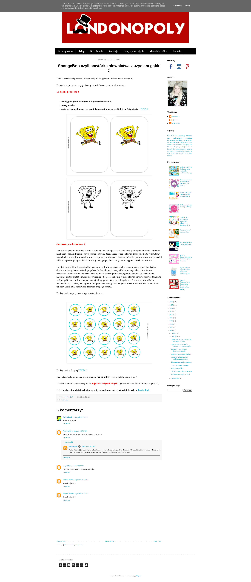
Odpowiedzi (69, 442)
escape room (174, 153)
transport (183, 149)
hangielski (66, 466)
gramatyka (177, 140)
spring (187, 145)
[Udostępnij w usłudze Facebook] (86, 397)
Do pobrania (96, 51)
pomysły (182, 135)
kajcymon (175, 120)
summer (185, 142)
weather (188, 147)
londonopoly (73, 446)
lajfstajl (183, 147)
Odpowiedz (66, 424)
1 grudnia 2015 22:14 (81, 493)
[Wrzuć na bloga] (81, 397)
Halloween (175, 142)
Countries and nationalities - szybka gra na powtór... (180, 358)
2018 (171, 321)
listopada (174, 336)
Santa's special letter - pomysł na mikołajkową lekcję (181, 340)
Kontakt (177, 51)
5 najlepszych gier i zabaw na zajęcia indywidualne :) (186, 194)
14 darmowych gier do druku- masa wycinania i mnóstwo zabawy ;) (186, 170)
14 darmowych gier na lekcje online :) (186, 206)
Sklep (81, 51)
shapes (190, 153)
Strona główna (65, 51)
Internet (177, 151)
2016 (171, 327)
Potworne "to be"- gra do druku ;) (185, 231)
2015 (171, 330)
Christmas (170, 140)
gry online (184, 140)
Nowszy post (61, 541)
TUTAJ (144, 109)
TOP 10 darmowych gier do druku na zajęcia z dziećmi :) (186, 258)
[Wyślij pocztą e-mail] (78, 397)
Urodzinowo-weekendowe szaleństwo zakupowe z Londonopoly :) (185, 221)
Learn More (177, 6)
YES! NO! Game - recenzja (179, 365)
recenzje (189, 135)
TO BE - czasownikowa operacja (181, 371)
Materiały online (158, 51)
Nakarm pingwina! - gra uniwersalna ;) (186, 243)
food (181, 142)
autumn (169, 142)
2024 (171, 308)
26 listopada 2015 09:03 (79, 431)
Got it (187, 6)
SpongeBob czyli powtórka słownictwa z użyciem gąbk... (181, 345)
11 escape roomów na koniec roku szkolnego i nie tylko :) (186, 182)
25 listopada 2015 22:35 (80, 417)
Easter (190, 142)
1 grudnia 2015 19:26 (77, 466)
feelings (181, 153)
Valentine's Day (180, 145)
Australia (172, 151)
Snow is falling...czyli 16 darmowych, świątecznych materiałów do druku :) (185, 285)
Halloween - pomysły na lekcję (180, 374)
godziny (178, 147)
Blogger (138, 576)
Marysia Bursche (68, 480)
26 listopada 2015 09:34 (88, 446)
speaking (189, 138)
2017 (171, 324)
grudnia (174, 333)
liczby (173, 145)
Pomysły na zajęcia (134, 51)
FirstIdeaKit (67, 431)
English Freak (67, 417)
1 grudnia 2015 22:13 (81, 480)
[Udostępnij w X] (83, 397)
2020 (171, 314)
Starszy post (157, 541)
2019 (171, 318)
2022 (171, 311)
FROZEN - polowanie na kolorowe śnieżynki (179, 350)
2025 (171, 305)
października (176, 378)
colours (169, 145)
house (186, 153)
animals (173, 147)
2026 (171, 302)
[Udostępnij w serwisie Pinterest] (88, 397)
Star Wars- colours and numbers (181, 354)
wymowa (169, 155)
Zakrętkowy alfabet (177, 368)
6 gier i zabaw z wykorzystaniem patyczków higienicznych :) (185, 270)
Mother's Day (182, 151)
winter (190, 140)
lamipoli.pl (143, 390)
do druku (65, 400)
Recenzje (113, 51)
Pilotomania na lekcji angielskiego (181, 362)
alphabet (178, 149)
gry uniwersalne (174, 138)
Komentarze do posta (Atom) (73, 545)
